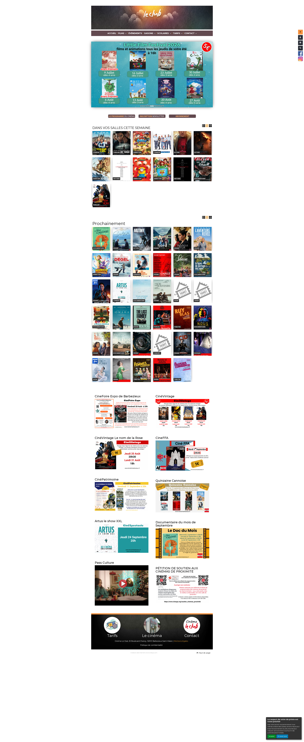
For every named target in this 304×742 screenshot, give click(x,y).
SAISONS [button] (149, 33)
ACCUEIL (111, 33)
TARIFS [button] (177, 33)
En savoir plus (282, 736)
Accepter (272, 736)
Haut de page (204, 653)
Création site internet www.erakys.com (144, 653)
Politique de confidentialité (151, 645)
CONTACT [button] (189, 33)
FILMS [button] (121, 33)
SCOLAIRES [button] (163, 33)
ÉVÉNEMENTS (135, 33)
